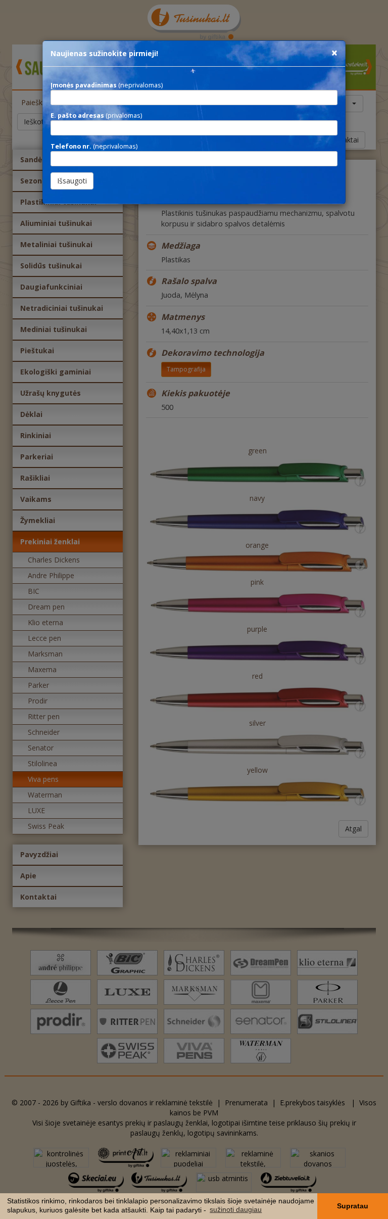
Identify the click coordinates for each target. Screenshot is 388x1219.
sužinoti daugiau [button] (236, 1209)
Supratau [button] (352, 1206)
